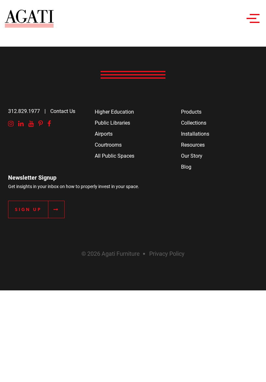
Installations (195, 133)
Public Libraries (112, 122)
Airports (104, 133)
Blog (186, 166)
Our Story (191, 155)
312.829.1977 (24, 110)
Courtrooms (108, 144)
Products (191, 111)
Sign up (28, 209)
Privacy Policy (167, 253)
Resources (193, 144)
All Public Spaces (114, 155)
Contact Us (62, 110)
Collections (193, 122)
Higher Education (114, 111)
